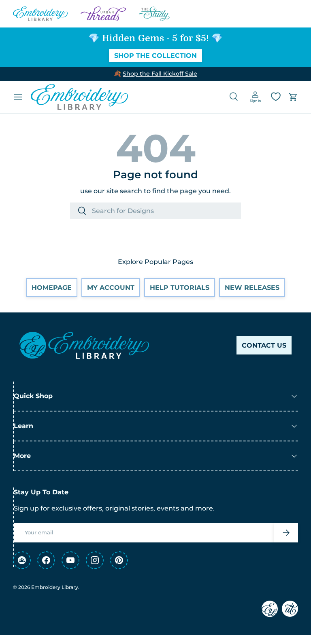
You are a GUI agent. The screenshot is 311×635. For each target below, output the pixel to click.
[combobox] (155, 211)
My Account (110, 287)
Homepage (52, 287)
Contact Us (264, 345)
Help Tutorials (179, 287)
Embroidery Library (54, 587)
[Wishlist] (275, 96)
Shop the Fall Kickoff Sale (160, 73)
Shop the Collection (155, 55)
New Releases (252, 287)
